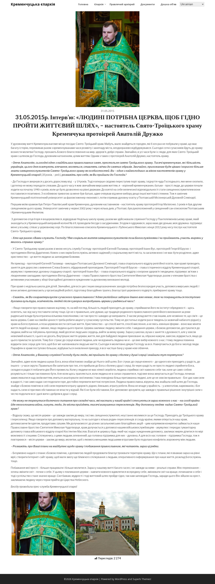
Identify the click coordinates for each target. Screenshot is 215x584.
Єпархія (98, 4)
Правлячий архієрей (122, 4)
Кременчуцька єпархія (33, 4)
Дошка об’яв (168, 4)
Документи (148, 4)
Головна (83, 4)
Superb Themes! (142, 579)
